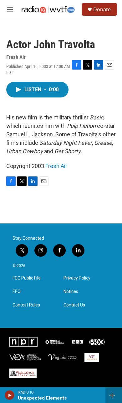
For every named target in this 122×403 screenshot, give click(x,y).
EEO (17, 291)
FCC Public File (27, 278)
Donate (102, 9)
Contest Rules (26, 305)
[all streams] (113, 395)
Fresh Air (56, 166)
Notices (71, 291)
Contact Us (74, 305)
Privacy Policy (77, 278)
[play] (9, 395)
